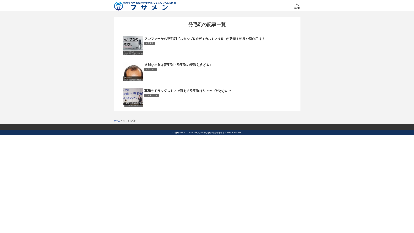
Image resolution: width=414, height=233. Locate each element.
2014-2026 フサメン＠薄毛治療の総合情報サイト (204, 133)
